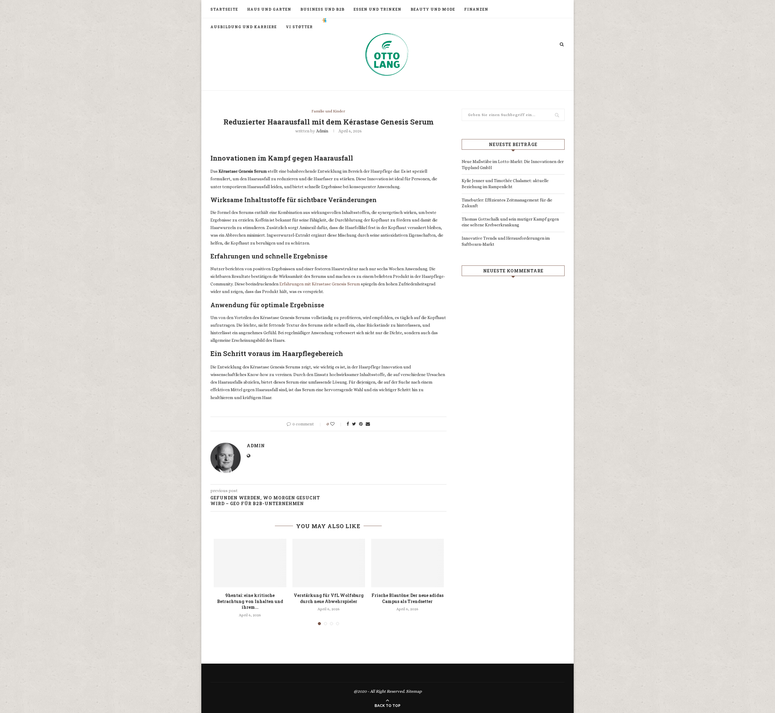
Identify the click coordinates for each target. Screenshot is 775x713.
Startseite (224, 9)
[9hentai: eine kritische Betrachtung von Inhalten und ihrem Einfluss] (250, 563)
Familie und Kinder (328, 111)
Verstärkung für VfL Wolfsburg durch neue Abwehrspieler (329, 598)
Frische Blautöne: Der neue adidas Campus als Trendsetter (407, 598)
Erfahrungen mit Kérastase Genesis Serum (319, 284)
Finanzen (476, 9)
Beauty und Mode (433, 9)
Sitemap (414, 691)
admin (322, 130)
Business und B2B (322, 9)
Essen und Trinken (377, 9)
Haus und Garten (269, 9)
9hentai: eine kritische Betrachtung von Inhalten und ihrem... (250, 601)
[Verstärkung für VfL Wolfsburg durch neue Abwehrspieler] (328, 563)
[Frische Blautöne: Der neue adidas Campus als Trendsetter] (407, 563)
